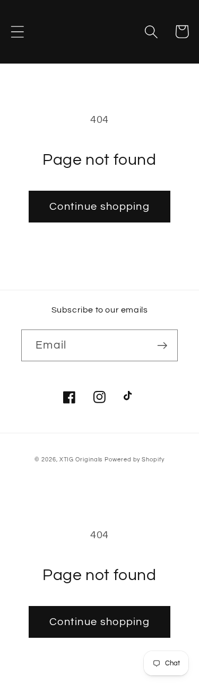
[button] (17, 31)
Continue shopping (99, 206)
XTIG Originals (81, 459)
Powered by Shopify (134, 459)
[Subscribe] (162, 345)
